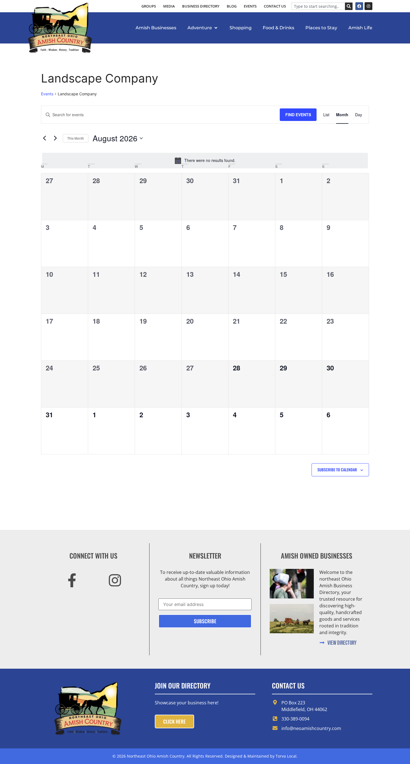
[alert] (205, 160)
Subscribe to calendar (337, 469)
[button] (202, 27)
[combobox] (318, 6)
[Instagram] (368, 6)
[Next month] (55, 138)
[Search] (349, 6)
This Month (75, 138)
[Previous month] (44, 138)
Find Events (298, 114)
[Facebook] (359, 6)
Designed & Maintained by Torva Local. (261, 756)
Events (47, 93)
